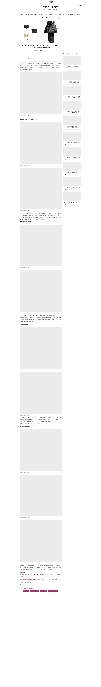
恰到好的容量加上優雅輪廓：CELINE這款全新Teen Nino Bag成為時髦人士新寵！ (39, 579)
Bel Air (55, 591)
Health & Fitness (58, 14)
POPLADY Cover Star (50, 17)
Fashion (27, 14)
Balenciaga (22, 63)
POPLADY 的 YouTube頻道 (28, 588)
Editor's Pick (33, 14)
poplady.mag (29, 587)
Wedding (51, 14)
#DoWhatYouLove (71, 14)
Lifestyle (45, 14)
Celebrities (40, 14)
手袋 (50, 591)
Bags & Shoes (43, 50)
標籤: (21, 591)
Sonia (29, 57)
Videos (78, 14)
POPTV (64, 14)
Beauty (22, 14)
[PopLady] (50, 8)
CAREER (72, 1)
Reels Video (42, 17)
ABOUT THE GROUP (30, 1)
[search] (73, 5)
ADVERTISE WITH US (63, 1)
